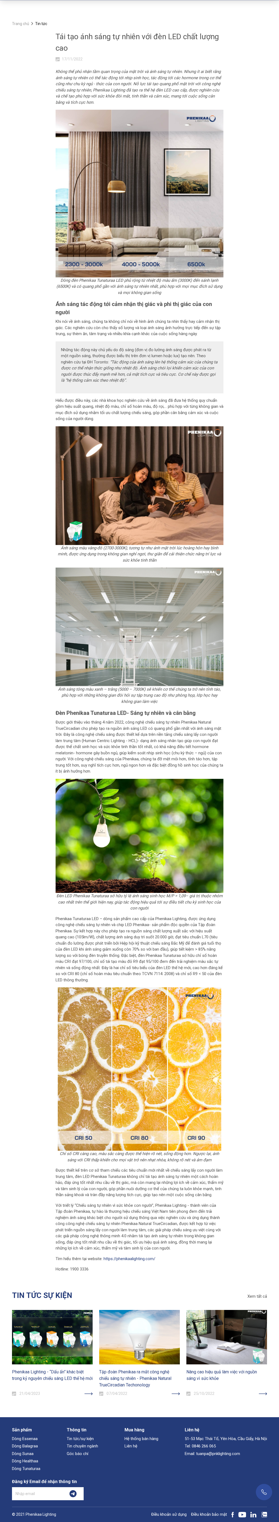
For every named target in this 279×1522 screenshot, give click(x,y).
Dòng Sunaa (23, 1453)
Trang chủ (20, 24)
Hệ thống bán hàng (141, 1438)
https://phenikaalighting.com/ (129, 1258)
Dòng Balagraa (25, 1446)
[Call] (264, 1492)
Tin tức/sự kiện (80, 1438)
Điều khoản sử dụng (169, 1514)
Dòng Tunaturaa (26, 1468)
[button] (12, 1337)
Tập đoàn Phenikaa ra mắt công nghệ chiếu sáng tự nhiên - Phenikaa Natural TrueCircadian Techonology (48, 1378)
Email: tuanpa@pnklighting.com (212, 1453)
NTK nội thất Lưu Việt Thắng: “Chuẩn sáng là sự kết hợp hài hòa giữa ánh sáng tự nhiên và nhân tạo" (225, 1378)
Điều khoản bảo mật (209, 1514)
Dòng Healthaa (25, 1461)
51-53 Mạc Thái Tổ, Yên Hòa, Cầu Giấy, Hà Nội (226, 1438)
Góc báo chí (77, 1453)
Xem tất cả (257, 1296)
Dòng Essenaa (25, 1438)
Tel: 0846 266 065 (200, 1446)
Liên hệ (131, 1446)
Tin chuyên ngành (82, 1446)
